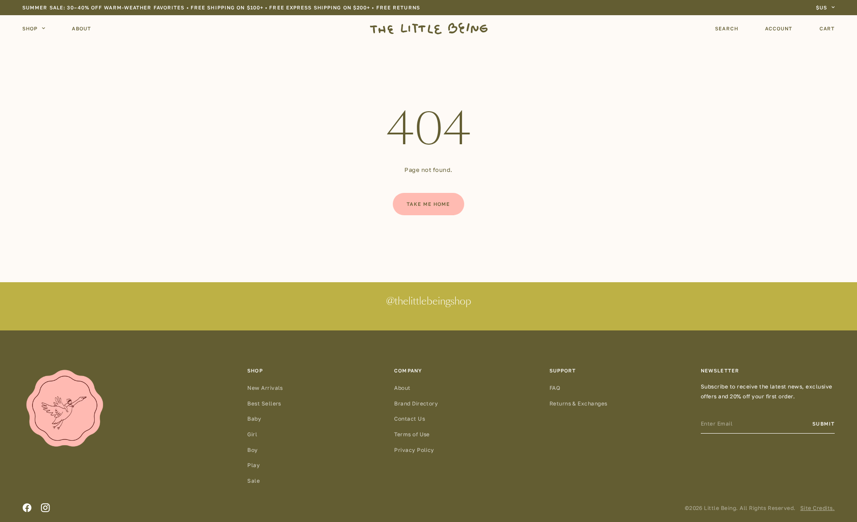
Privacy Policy (414, 450)
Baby (254, 418)
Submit (823, 423)
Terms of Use (412, 434)
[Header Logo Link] (429, 28)
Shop (29, 28)
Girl (252, 434)
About (81, 28)
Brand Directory (416, 403)
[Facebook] (27, 507)
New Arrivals (265, 387)
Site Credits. (817, 508)
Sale (253, 480)
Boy (252, 450)
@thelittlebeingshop (428, 302)
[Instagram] (45, 507)
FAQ (554, 387)
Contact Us (409, 418)
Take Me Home (428, 204)
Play (253, 465)
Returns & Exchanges (578, 403)
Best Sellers (264, 403)
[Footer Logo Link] (64, 408)
